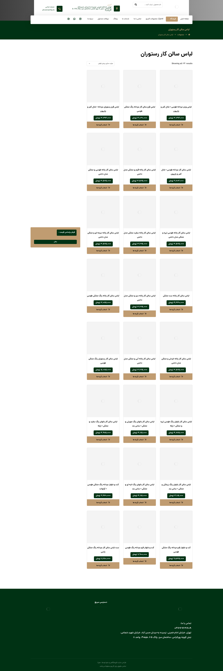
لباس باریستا (68, 178)
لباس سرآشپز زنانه (64, 198)
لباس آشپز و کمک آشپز (64, 175)
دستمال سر (66, 139)
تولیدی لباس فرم (101, 634)
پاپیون (68, 136)
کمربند (68, 155)
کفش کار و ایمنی (68, 113)
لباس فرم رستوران (68, 128)
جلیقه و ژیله (70, 101)
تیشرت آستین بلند (68, 97)
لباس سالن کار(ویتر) (65, 190)
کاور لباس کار (68, 167)
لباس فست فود (67, 206)
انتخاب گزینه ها (174, 125)
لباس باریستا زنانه (64, 182)
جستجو (41, 55)
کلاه (71, 171)
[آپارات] (68, 19)
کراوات (67, 151)
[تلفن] (170, 645)
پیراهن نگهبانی (69, 90)
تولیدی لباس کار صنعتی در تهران (96, 631)
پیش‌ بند (69, 159)
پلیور (72, 82)
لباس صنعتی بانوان (101, 627)
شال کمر (67, 147)
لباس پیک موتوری (68, 116)
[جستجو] (136, 4)
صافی (55, 242)
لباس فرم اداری (69, 120)
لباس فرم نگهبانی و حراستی (65, 211)
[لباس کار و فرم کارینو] (189, 35)
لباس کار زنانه (70, 215)
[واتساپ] (74, 19)
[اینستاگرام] (80, 19)
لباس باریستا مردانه (63, 186)
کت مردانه (71, 109)
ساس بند (67, 143)
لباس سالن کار (102, 614)
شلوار (72, 105)
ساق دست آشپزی (66, 163)
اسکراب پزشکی (69, 78)
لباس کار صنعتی (69, 218)
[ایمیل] (179, 645)
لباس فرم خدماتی (68, 124)
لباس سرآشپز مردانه (63, 202)
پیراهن (72, 86)
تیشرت (72, 94)
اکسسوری (69, 132)
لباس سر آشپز (67, 194)
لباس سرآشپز (102, 611)
